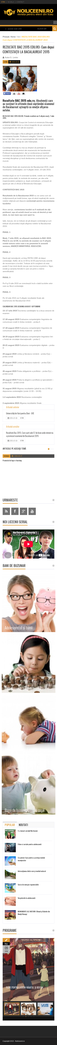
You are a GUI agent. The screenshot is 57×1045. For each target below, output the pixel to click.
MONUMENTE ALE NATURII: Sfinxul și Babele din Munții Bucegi (34, 912)
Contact (20, 2)
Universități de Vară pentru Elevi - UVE (20, 413)
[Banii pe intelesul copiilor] (28, 724)
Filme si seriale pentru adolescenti (29, 844)
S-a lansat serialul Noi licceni (28, 830)
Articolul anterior (12, 407)
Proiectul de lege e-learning (12, 460)
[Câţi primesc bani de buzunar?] (28, 663)
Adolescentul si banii (18, 628)
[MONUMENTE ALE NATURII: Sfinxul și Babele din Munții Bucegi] (10, 914)
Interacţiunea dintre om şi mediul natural (32, 871)
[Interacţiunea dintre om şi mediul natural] (10, 874)
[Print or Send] (19, 94)
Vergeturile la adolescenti (26, 898)
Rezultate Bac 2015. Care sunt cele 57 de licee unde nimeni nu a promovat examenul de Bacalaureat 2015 (29, 434)
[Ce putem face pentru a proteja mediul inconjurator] (10, 861)
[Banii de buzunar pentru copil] (28, 785)
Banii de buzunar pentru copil (24, 810)
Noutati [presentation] (23, 825)
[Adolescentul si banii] (28, 602)
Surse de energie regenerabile (28, 884)
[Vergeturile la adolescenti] (10, 901)
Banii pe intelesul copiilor (22, 749)
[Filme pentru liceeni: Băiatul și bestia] (28, 969)
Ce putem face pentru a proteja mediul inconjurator (31, 859)
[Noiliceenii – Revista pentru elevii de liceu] (28, 17)
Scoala (11, 2)
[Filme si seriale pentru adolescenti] (10, 847)
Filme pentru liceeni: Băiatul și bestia (24, 987)
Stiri (3, 2)
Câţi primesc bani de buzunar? (25, 688)
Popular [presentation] (10, 825)
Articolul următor (12, 426)
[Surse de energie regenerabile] (10, 888)
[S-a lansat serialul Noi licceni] (10, 834)
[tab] (10, 824)
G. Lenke (14, 57)
